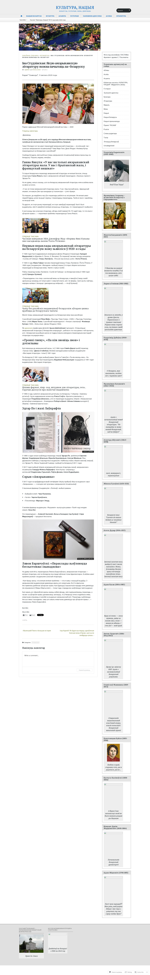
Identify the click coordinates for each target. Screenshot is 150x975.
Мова (106, 109)
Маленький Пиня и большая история (37, 630)
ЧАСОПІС (23, 20)
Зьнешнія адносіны (92, 16)
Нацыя (106, 113)
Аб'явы (106, 70)
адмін (27, 70)
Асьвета (62, 16)
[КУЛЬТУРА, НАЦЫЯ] (75, 37)
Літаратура (121, 16)
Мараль (106, 105)
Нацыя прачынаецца (112, 121)
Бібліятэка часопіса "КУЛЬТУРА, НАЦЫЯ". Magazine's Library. (116, 83)
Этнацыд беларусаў (111, 141)
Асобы (109, 16)
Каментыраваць (84, 670)
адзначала (29, 328)
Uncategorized (109, 145)
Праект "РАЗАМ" (110, 125)
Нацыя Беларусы (34, 16)
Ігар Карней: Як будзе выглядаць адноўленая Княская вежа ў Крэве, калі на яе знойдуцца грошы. (77, 632)
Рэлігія (106, 129)
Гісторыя (74, 16)
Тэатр (106, 137)
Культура (50, 16)
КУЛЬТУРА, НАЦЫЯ (75, 7)
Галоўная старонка (30, 55)
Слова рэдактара (110, 133)
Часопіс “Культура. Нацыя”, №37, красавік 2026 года (48, 20)
